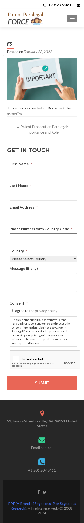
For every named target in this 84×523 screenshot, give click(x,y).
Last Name (21, 185)
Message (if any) (24, 268)
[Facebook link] (38, 491)
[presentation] (45, 359)
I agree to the (35, 310)
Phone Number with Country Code (41, 228)
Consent (19, 303)
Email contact (42, 447)
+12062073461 (58, 4)
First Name (21, 164)
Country (19, 250)
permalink (14, 113)
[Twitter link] (45, 491)
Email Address (24, 207)
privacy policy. (46, 310)
